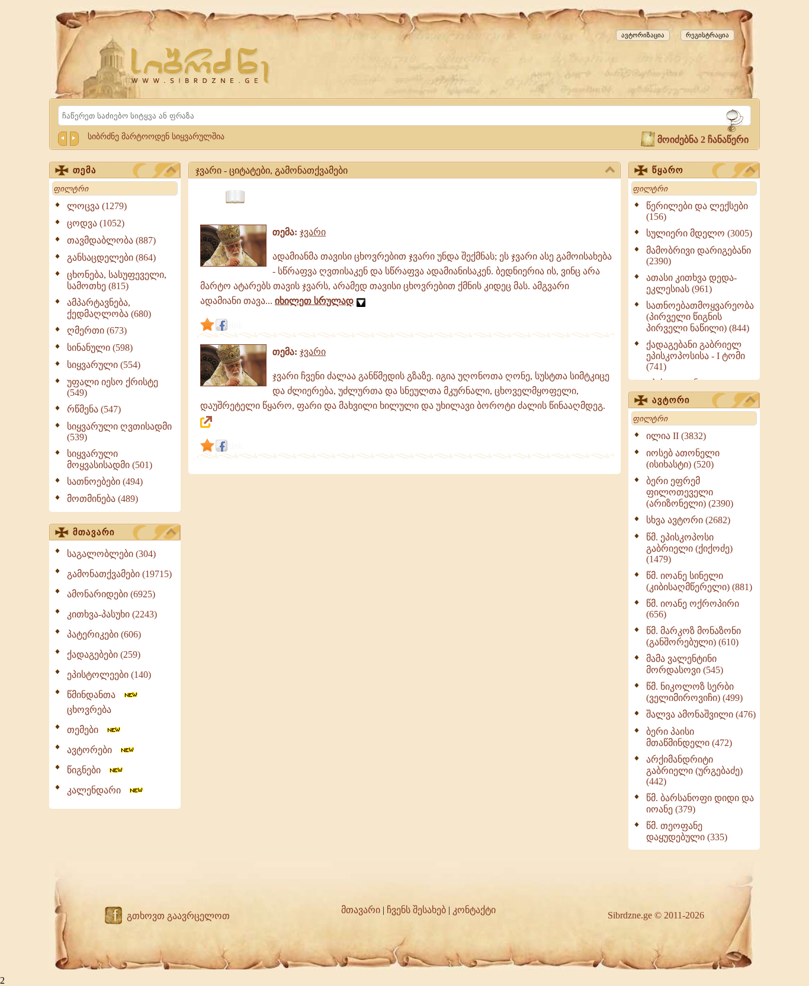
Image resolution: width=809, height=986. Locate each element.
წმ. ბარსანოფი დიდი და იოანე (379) (700, 803)
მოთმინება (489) (102, 499)
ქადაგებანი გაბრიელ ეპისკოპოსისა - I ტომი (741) (695, 356)
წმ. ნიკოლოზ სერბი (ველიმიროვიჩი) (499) (694, 692)
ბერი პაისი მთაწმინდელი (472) (689, 737)
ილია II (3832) (676, 436)
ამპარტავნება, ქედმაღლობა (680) (109, 308)
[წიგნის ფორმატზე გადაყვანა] (235, 197)
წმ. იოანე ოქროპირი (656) (692, 608)
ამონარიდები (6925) (111, 594)
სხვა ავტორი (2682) (688, 520)
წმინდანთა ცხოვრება (95, 702)
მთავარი (94, 532)
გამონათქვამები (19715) (119, 574)
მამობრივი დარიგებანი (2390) (698, 255)
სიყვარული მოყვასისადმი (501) (109, 459)
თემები (86, 730)
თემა (85, 170)
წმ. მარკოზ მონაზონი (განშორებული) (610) (693, 636)
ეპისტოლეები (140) (109, 675)
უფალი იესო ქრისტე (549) (112, 387)
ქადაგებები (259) (103, 654)
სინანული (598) (100, 347)
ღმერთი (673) (97, 330)
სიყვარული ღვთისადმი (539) (119, 431)
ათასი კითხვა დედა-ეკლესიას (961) (691, 283)
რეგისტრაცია (707, 35)
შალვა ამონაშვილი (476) (701, 714)
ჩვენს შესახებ (416, 910)
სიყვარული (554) (103, 365)
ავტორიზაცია (642, 35)
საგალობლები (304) (111, 554)
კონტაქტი (474, 910)
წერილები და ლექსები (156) (697, 211)
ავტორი (671, 400)
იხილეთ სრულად (314, 301)
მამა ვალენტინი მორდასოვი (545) (684, 664)
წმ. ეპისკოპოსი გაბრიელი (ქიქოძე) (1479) (689, 548)
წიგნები (87, 770)
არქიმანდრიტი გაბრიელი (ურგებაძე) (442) (694, 770)
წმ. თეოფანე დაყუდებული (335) (686, 831)
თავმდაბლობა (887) (111, 240)
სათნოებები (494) (105, 481)
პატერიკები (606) (104, 634)
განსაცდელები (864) (111, 257)
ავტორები (93, 750)
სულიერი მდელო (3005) (699, 233)
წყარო (667, 170)
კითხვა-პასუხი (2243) (112, 614)
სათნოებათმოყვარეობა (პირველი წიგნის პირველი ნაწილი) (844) (700, 316)
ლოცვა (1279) (97, 206)
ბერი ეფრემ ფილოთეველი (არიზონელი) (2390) (689, 492)
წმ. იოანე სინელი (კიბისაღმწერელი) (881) (699, 581)
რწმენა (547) (94, 409)
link (236, 325)
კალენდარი (97, 790)
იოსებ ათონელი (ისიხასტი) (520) (683, 458)
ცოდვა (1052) (95, 223)
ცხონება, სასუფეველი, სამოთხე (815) (116, 280)
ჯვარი (313, 232)
